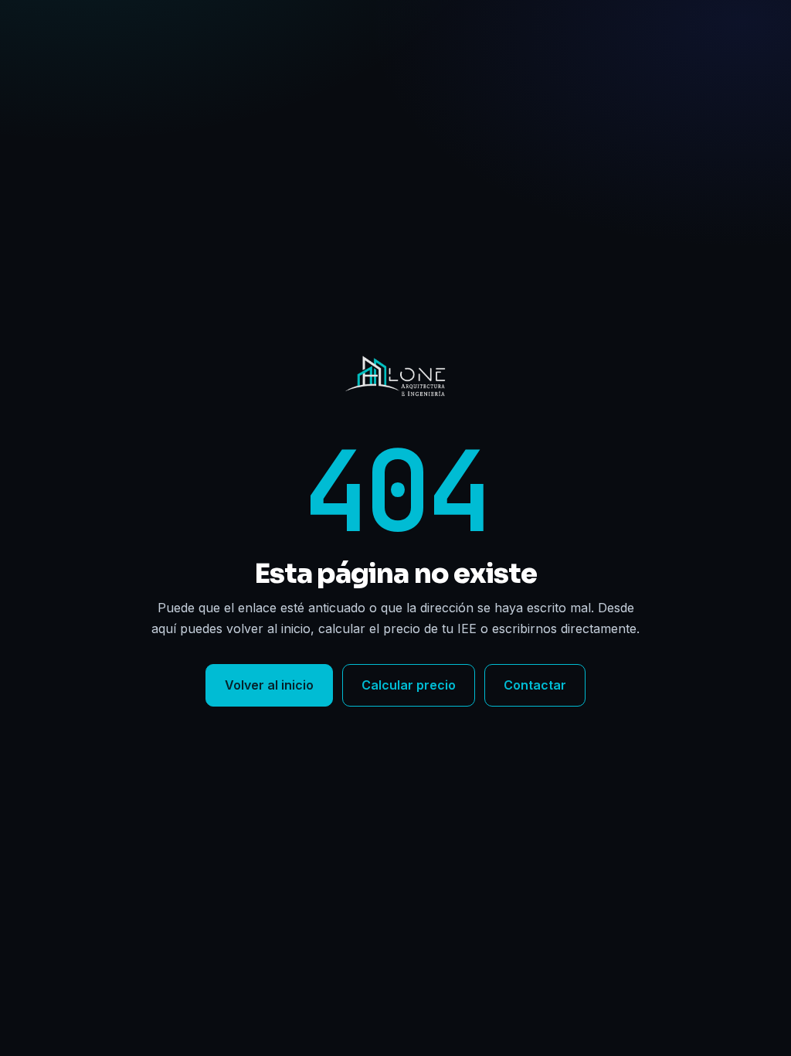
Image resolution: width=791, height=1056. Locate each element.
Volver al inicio (269, 685)
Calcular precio (409, 685)
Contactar (535, 685)
